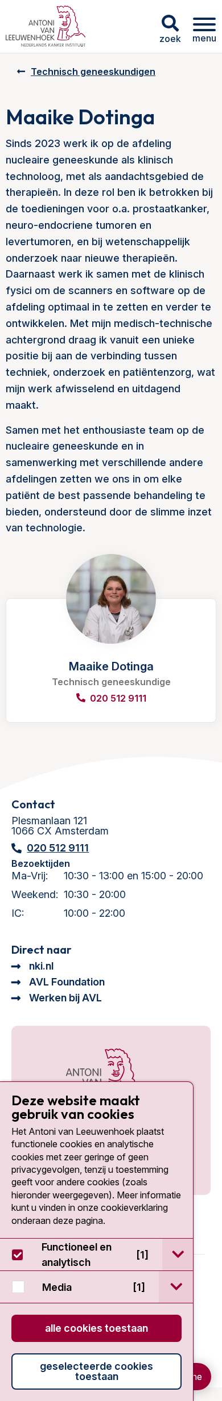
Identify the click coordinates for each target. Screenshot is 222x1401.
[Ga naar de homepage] (89, 1078)
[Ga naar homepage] (45, 26)
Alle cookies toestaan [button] (96, 1328)
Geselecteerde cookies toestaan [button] (96, 1371)
